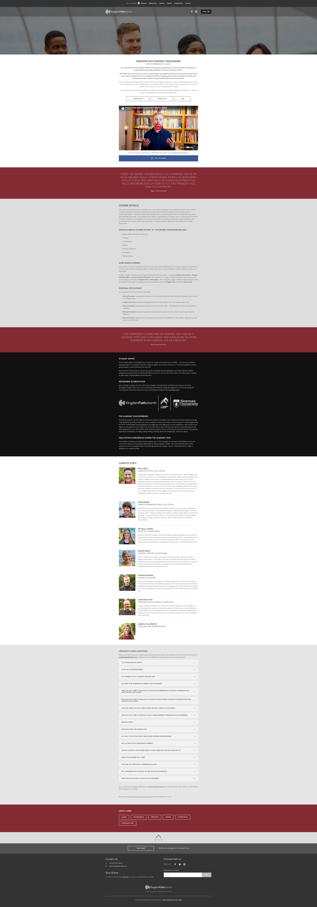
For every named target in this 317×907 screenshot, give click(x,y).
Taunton (188, 3)
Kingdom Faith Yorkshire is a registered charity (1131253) (158, 891)
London (169, 3)
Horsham (144, 3)
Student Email (183, 817)
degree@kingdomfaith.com (180, 153)
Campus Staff (162, 98)
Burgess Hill (153, 3)
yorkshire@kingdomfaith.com (128, 657)
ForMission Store (127, 823)
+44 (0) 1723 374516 (115, 863)
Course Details (138, 98)
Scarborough (178, 3)
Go (207, 874)
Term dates (154, 817)
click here (125, 877)
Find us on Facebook (160, 158)
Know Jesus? (141, 848)
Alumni (124, 817)
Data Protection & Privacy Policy (172, 900)
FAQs (182, 98)
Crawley (162, 3)
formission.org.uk (174, 390)
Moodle (168, 817)
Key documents (139, 817)
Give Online (112, 873)
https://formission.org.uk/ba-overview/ (140, 797)
